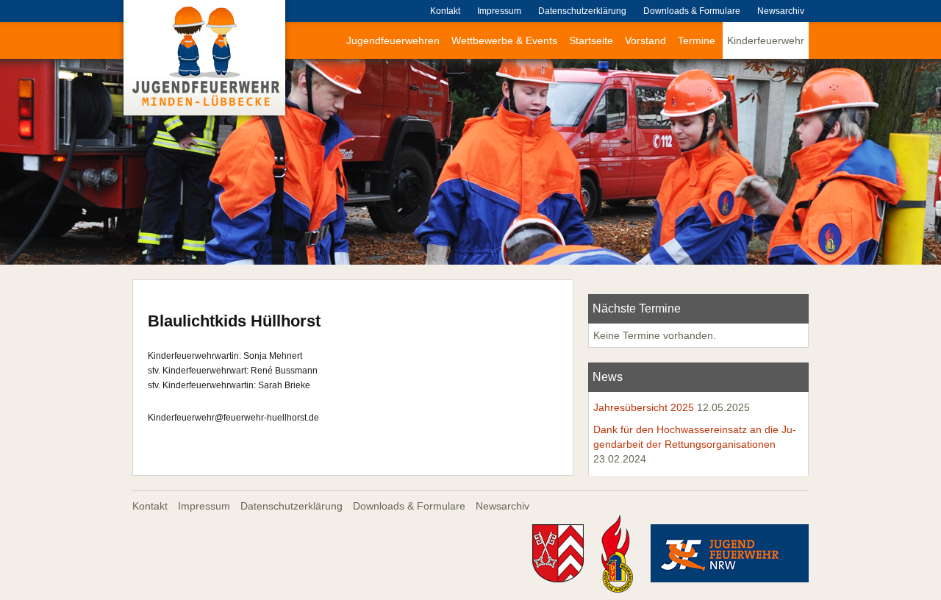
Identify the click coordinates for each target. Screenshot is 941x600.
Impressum (499, 11)
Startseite (591, 40)
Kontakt (445, 11)
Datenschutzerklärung (582, 11)
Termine (696, 40)
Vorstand (645, 40)
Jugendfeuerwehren (393, 40)
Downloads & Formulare (691, 11)
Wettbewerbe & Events (504, 40)
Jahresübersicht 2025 (643, 407)
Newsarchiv (780, 11)
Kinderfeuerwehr (765, 40)
